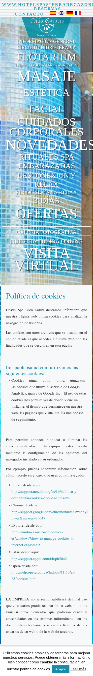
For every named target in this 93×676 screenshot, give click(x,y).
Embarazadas (46, 166)
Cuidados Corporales (46, 127)
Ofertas (46, 213)
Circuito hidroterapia (46, 47)
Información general (46, 41)
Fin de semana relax (46, 192)
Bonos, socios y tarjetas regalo (46, 65)
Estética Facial (46, 100)
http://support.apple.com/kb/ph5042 (39, 558)
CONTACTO (29, 14)
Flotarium (46, 57)
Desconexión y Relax (47, 179)
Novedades (48, 145)
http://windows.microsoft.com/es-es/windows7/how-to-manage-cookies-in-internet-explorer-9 (43, 538)
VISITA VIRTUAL (46, 259)
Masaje (46, 76)
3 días (46, 200)
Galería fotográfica (46, 232)
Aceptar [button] (60, 669)
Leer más (78, 669)
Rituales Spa (46, 157)
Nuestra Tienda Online (46, 241)
